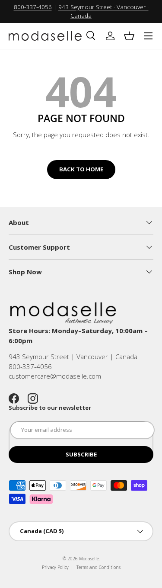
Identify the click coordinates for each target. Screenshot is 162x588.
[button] (129, 35)
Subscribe (81, 454)
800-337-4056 (33, 7)
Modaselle (89, 559)
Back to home (81, 169)
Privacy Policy (55, 567)
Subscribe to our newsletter (50, 407)
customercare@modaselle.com (55, 376)
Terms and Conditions (98, 567)
